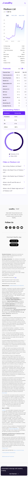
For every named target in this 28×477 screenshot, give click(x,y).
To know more (5, 448)
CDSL (17, 285)
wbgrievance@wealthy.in (14, 428)
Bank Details (4, 392)
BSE (12, 285)
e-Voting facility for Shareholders (8, 452)
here (15, 277)
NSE (10, 285)
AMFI (23, 285)
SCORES (19, 285)
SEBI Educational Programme (8, 456)
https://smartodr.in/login (19, 450)
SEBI (14, 285)
